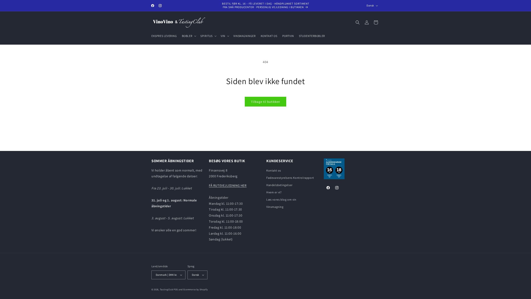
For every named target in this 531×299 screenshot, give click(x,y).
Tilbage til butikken (265, 102)
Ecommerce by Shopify (195, 289)
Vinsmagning (275, 207)
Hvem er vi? (274, 192)
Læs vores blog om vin (281, 199)
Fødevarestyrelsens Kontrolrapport (290, 178)
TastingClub (166, 289)
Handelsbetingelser (279, 185)
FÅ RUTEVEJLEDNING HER (228, 185)
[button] (188, 36)
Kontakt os (273, 170)
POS (176, 289)
